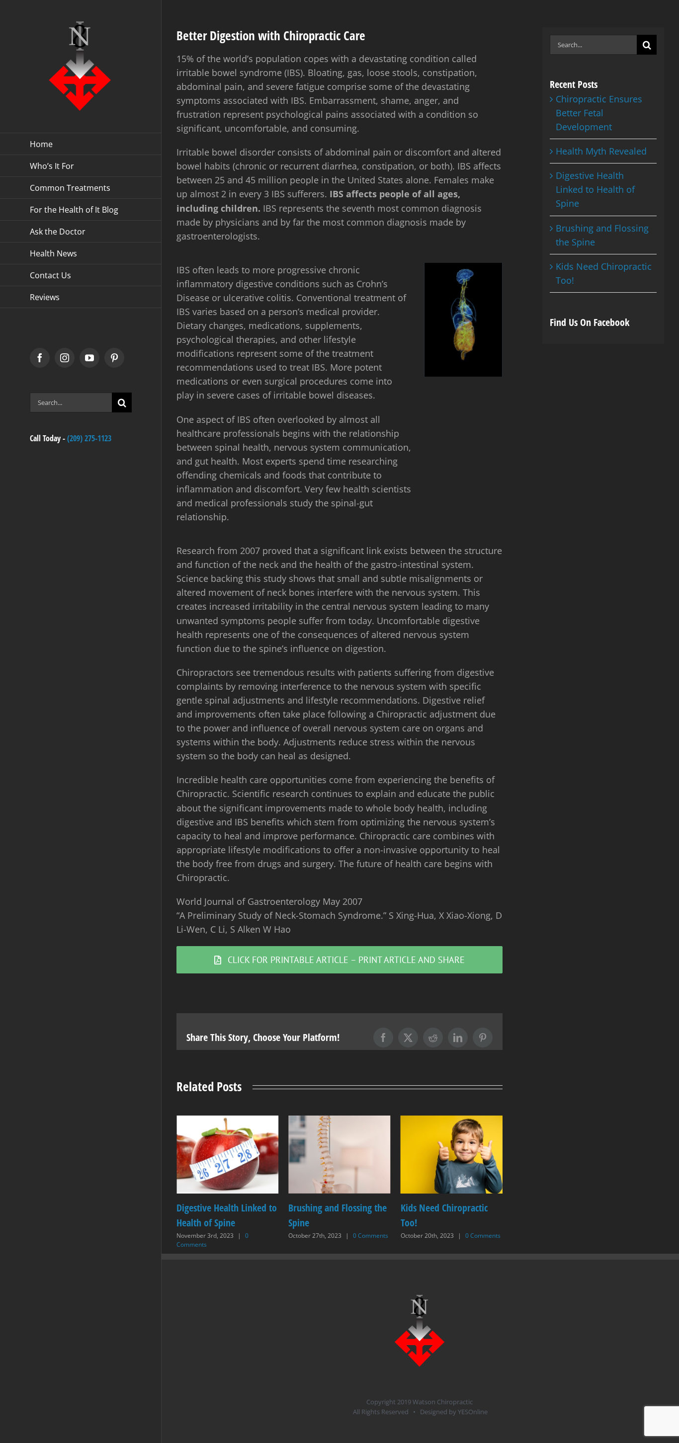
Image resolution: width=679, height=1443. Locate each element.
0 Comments (258, 1235)
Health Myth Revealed (601, 151)
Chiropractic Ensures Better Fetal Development (599, 113)
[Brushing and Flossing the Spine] (227, 1121)
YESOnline (473, 1411)
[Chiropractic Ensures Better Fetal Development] (452, 1121)
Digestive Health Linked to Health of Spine (595, 189)
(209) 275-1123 (89, 438)
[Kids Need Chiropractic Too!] (339, 1121)
